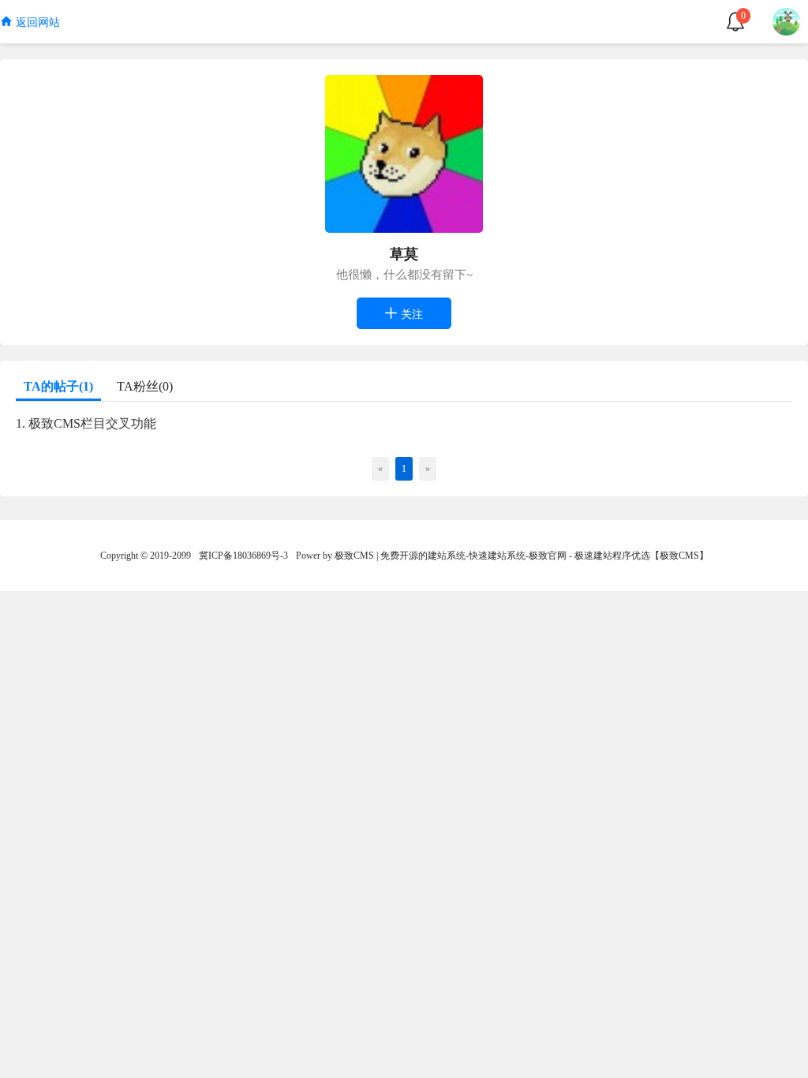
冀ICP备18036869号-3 (243, 555)
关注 (410, 314)
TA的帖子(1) (58, 386)
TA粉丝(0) (145, 386)
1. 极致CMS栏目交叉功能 (86, 423)
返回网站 (36, 22)
